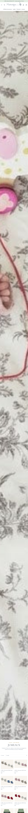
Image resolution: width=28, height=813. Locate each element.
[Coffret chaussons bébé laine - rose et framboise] (7, 797)
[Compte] (23, 4)
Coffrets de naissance (7, 9)
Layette (14, 9)
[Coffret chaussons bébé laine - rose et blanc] (20, 764)
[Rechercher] (4, 4)
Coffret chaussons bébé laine (6, 770)
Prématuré (19, 9)
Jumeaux (23, 9)
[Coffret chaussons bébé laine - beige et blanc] (7, 764)
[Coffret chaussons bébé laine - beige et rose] (20, 780)
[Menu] (1, 4)
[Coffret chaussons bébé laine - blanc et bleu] (7, 780)
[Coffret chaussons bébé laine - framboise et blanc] (20, 797)
